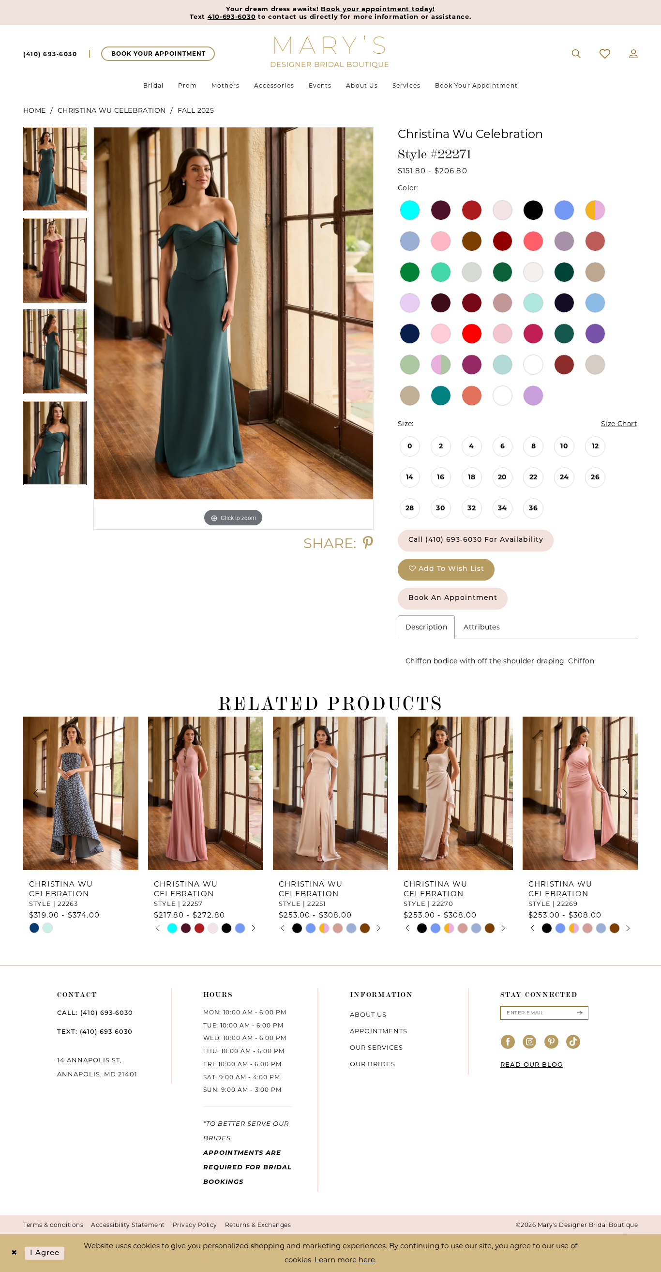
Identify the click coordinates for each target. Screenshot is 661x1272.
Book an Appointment (452, 598)
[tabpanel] (55, 172)
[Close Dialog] (14, 1253)
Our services (376, 1047)
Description (426, 627)
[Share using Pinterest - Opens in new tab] (368, 543)
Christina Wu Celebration (112, 110)
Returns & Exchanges (258, 1224)
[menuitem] (50, 54)
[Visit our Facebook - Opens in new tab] (508, 1042)
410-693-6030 (231, 16)
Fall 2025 (196, 110)
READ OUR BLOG (531, 1065)
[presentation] (80, 793)
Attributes (482, 627)
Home (34, 110)
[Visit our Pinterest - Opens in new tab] (551, 1042)
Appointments (378, 1031)
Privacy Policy (195, 1224)
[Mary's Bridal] (330, 51)
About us (368, 1014)
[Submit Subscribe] (579, 1013)
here (367, 1259)
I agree (45, 1253)
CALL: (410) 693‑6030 (95, 1013)
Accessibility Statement (128, 1224)
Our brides (372, 1064)
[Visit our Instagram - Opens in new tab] (530, 1042)
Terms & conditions (53, 1224)
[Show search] (576, 53)
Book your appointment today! (378, 9)
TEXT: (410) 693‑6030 (95, 1032)
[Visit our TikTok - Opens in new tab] (573, 1042)
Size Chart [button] (619, 423)
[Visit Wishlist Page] (605, 53)
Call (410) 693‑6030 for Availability (475, 540)
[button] (633, 53)
